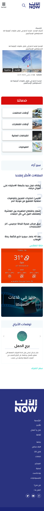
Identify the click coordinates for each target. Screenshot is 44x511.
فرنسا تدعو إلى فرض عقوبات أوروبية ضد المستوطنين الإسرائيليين (26, 82)
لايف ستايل (36, 447)
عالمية (7, 70)
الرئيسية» (39, 28)
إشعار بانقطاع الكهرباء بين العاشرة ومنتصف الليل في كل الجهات (22, 212)
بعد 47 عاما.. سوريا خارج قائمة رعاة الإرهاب (23, 238)
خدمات (38, 456)
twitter (28, 496)
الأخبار (17, 70)
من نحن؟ (37, 485)
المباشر (38, 463)
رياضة (38, 442)
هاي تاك (37, 451)
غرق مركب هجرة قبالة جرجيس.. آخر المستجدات (23, 225)
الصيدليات (24, 147)
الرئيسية (37, 420)
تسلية (38, 468)
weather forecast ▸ (22, 281)
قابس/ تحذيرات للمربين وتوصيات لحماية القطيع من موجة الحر (24, 199)
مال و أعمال (36, 430)
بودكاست (37, 473)
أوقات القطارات (20, 124)
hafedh (39, 74)
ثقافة (38, 435)
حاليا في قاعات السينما (22, 300)
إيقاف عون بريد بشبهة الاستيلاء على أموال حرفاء (22, 186)
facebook (39, 496)
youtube (33, 496)
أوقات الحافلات (21, 113)
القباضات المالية (20, 135)
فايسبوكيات (36, 478)
